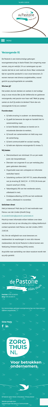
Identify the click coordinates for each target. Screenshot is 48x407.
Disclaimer (20, 397)
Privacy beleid (29, 397)
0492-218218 (24, 2)
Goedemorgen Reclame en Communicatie (15, 404)
